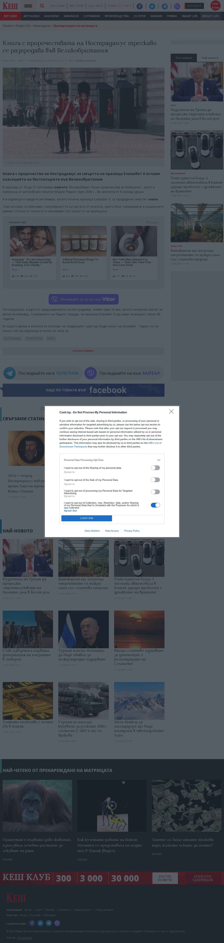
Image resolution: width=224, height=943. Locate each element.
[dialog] (112, 471)
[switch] (155, 467)
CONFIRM (86, 518)
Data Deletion (92, 530)
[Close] (172, 412)
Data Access (112, 530)
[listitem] (112, 460)
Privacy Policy (131, 530)
